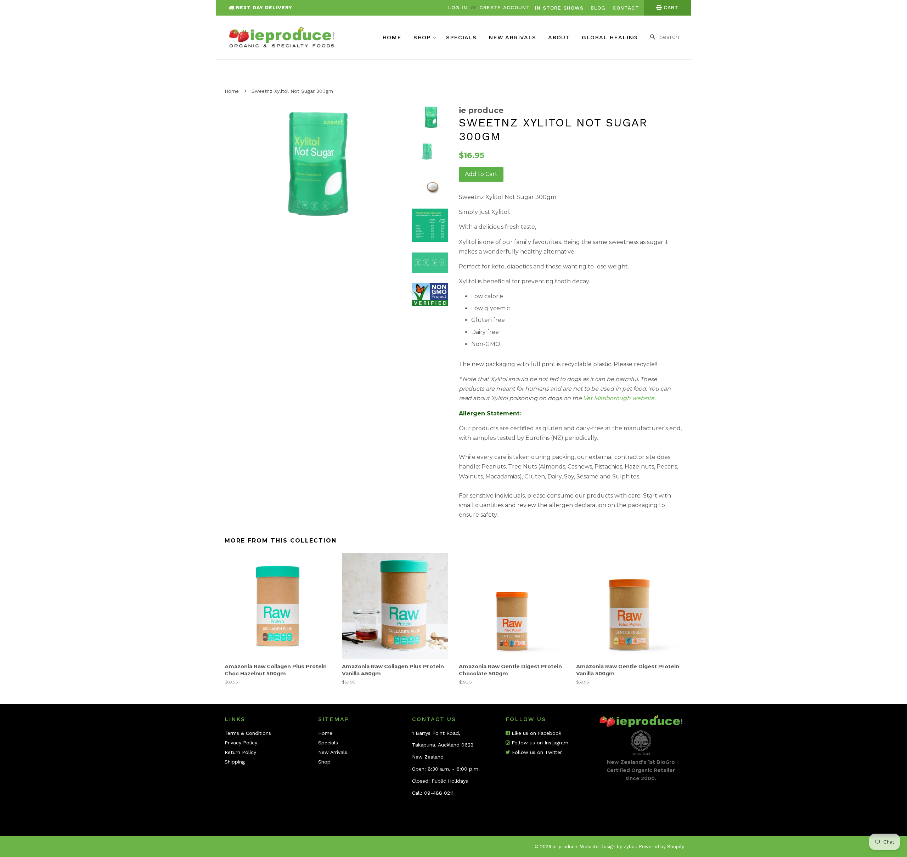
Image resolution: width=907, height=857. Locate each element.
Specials (461, 37)
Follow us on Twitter (536, 752)
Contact (626, 8)
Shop (423, 37)
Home (391, 37)
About (559, 37)
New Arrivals (512, 37)
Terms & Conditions (248, 733)
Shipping (235, 762)
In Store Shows (559, 8)
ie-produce (565, 846)
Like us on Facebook (535, 733)
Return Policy (240, 752)
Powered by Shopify (661, 846)
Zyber (630, 846)
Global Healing (610, 37)
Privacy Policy (241, 742)
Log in (457, 7)
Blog (598, 8)
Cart (671, 7)
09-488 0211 (439, 793)
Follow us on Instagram (539, 742)
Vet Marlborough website (618, 398)
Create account (504, 7)
